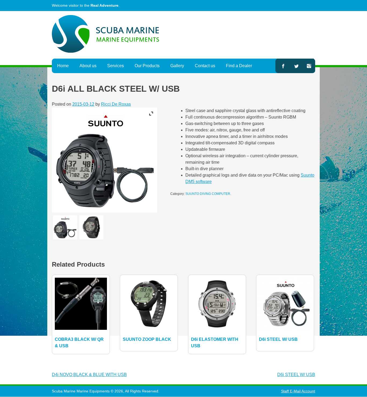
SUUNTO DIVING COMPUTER (207, 194)
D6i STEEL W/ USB (296, 374)
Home (63, 65)
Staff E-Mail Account (298, 391)
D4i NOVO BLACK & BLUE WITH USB (89, 374)
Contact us (205, 65)
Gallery (177, 65)
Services (115, 65)
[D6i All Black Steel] (65, 227)
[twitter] (296, 66)
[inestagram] (309, 66)
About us (88, 65)
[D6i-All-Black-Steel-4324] (91, 227)
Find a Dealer (239, 65)
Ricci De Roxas (116, 104)
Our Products (147, 65)
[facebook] (283, 66)
